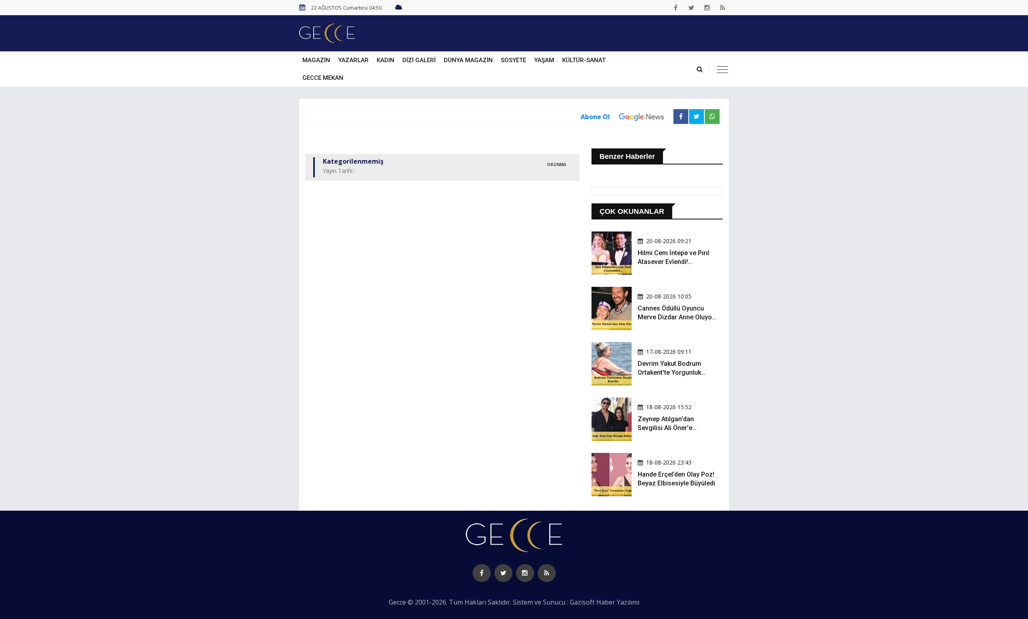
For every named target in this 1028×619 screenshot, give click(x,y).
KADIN (385, 60)
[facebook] (676, 8)
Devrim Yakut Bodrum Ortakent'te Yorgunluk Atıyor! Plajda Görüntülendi (677, 373)
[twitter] (691, 8)
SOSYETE (513, 60)
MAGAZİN (316, 60)
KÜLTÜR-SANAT (584, 60)
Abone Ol (595, 116)
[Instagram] (707, 8)
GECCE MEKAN (322, 77)
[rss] (723, 8)
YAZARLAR (353, 60)
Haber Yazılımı (617, 602)
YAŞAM (544, 60)
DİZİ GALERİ (419, 60)
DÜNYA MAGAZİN (468, 60)
